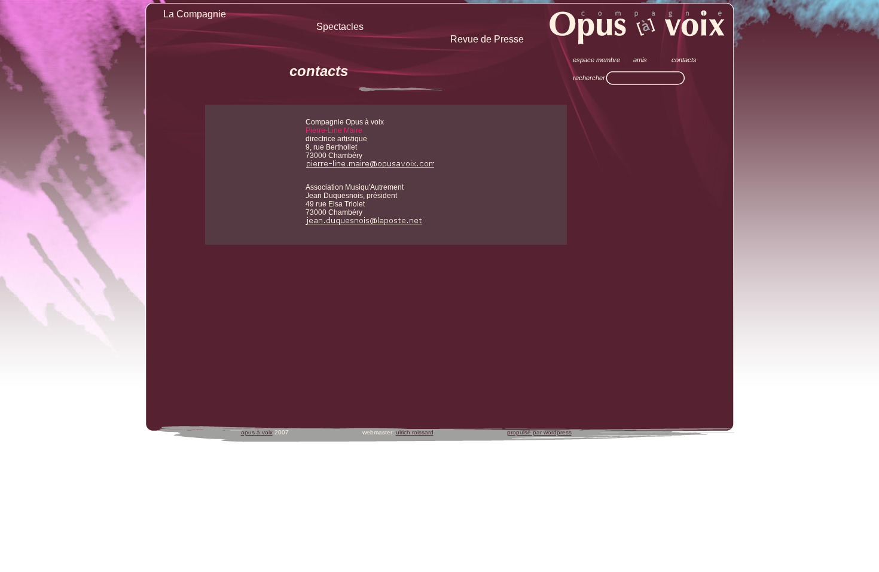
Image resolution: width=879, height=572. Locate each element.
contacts (318, 71)
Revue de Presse (487, 39)
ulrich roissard (415, 432)
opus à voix (257, 432)
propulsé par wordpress (539, 432)
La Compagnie (194, 14)
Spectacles (340, 27)
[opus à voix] (637, 27)
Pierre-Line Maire (334, 130)
